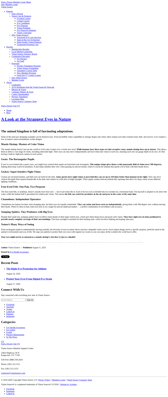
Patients (9, 11)
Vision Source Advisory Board (24, 54)
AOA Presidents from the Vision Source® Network (33, 87)
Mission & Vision (19, 89)
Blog (8, 113)
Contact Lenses (23, 21)
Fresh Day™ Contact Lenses (29, 75)
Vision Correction (24, 33)
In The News (11, 337)
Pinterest (9, 314)
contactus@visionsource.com (13, 373)
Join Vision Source (19, 78)
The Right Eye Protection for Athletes (26, 268)
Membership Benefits (20, 49)
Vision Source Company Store (24, 101)
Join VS (16, 106)
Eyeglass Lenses (23, 18)
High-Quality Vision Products (29, 42)
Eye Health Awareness (19, 252)
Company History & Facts (22, 92)
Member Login (19, 2)
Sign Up (30, 300)
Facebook (10, 304)
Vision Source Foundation (27, 68)
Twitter (9, 309)
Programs (15, 63)
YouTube (10, 307)
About (9, 82)
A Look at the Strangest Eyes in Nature (36, 119)
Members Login (58, 380)
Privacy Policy (44, 380)
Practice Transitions (20, 97)
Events (9, 332)
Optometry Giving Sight (27, 71)
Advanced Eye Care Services (29, 37)
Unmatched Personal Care (27, 44)
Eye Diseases (22, 25)
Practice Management (15, 335)
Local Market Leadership (22, 52)
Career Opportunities (20, 94)
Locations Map (18, 99)
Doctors (9, 47)
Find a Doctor (7, 2)
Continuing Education (21, 56)
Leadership (16, 85)
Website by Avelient (68, 384)
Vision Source (7, 7)
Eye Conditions (23, 23)
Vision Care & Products (21, 16)
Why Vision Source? (20, 35)
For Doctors (22, 59)
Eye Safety (10, 330)
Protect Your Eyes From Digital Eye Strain (29, 278)
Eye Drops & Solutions (26, 30)
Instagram (10, 316)
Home (8, 110)
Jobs (3, 4)
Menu (28, 2)
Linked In (10, 312)
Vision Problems (23, 28)
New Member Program (26, 73)
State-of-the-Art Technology (28, 40)
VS (2, 341)
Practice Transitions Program (29, 66)
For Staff (20, 61)
